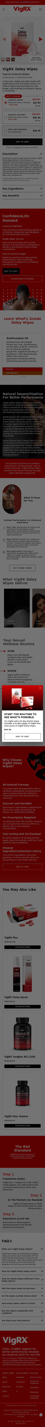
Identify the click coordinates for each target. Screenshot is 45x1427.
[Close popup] (40, 688)
